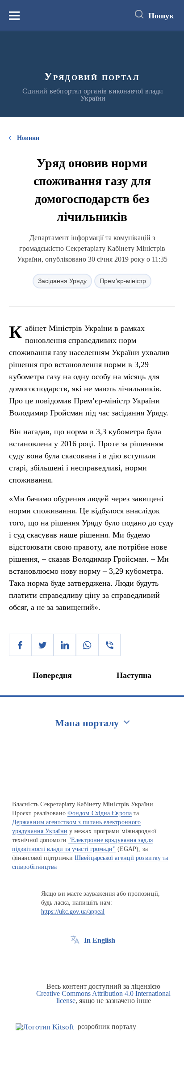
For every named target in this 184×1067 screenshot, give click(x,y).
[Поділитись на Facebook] (20, 645)
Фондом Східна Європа (99, 813)
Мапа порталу (87, 722)
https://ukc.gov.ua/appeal (73, 911)
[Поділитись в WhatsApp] (87, 645)
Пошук (161, 15)
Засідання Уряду (62, 280)
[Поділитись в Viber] (109, 645)
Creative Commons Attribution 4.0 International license (103, 997)
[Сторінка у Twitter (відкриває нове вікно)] (91, 960)
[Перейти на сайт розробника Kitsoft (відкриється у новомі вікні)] (45, 1027)
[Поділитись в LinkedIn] (64, 645)
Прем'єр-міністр (123, 280)
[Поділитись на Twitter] (42, 645)
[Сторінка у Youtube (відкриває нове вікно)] (108, 960)
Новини (28, 138)
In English (99, 940)
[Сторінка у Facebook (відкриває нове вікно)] (75, 960)
